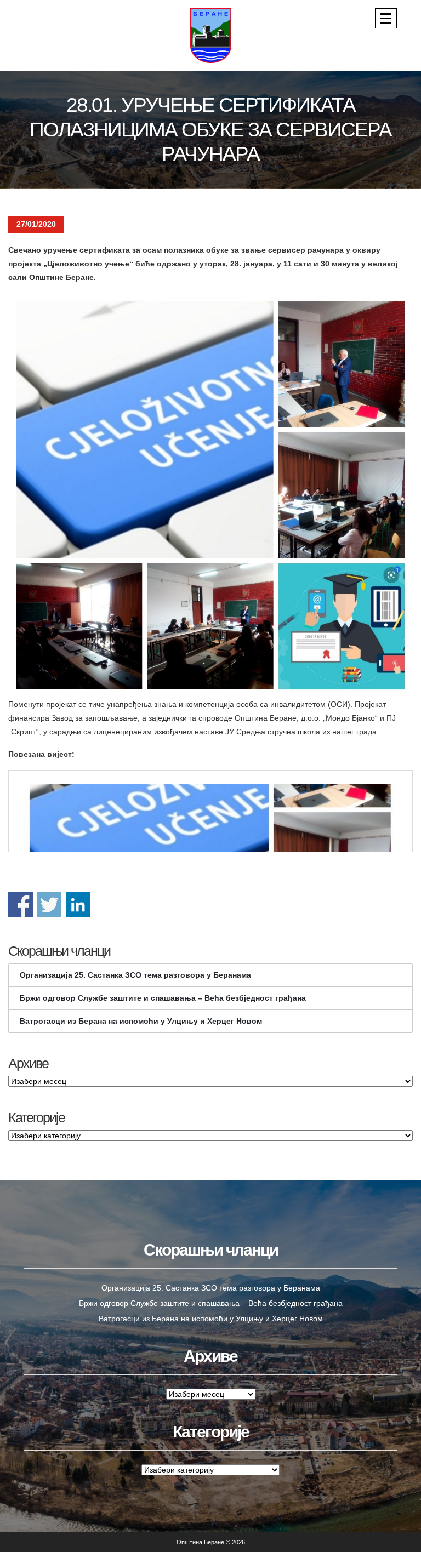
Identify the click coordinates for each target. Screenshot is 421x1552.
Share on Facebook (20, 904)
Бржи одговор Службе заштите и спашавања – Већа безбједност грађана (163, 998)
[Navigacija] (386, 18)
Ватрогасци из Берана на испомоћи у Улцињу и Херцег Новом (141, 1021)
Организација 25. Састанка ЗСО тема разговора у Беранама (135, 975)
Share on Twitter (49, 904)
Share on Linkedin (78, 904)
